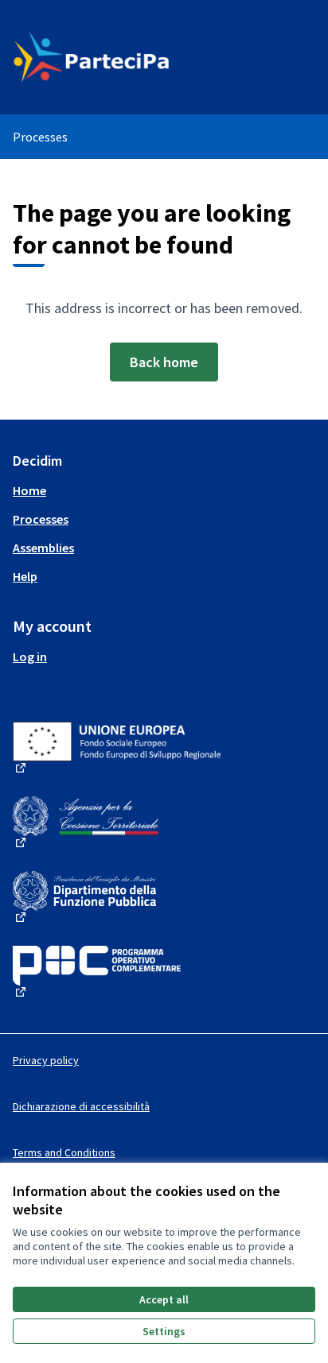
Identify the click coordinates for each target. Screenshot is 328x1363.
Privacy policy (46, 1060)
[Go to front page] (124, 57)
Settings (164, 1331)
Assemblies (43, 548)
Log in (30, 656)
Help (25, 576)
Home (29, 490)
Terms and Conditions (64, 1152)
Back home (164, 362)
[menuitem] (164, 490)
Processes (40, 137)
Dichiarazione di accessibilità (81, 1106)
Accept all (164, 1299)
